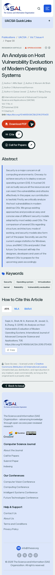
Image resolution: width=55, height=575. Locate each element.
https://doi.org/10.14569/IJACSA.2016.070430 (27, 114)
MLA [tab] (16, 308)
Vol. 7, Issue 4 (37, 37)
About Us (9, 518)
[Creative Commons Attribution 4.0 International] (47, 48)
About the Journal (13, 450)
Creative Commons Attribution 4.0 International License (24, 365)
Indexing (8, 466)
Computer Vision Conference (19, 481)
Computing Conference (16, 487)
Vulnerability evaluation (39, 287)
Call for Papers (11, 455)
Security (8, 282)
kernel (6, 287)
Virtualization (44, 282)
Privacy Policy (11, 529)
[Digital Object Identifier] (20, 433)
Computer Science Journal (19, 444)
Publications (8, 37)
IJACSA (22, 37)
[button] (47, 8)
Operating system (24, 282)
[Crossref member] (8, 434)
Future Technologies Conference (21, 497)
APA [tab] (6, 308)
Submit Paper (11, 461)
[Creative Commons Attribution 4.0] (31, 433)
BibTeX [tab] (28, 308)
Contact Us (10, 513)
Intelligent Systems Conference (20, 492)
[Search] (38, 8)
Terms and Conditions (15, 524)
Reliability (18, 287)
